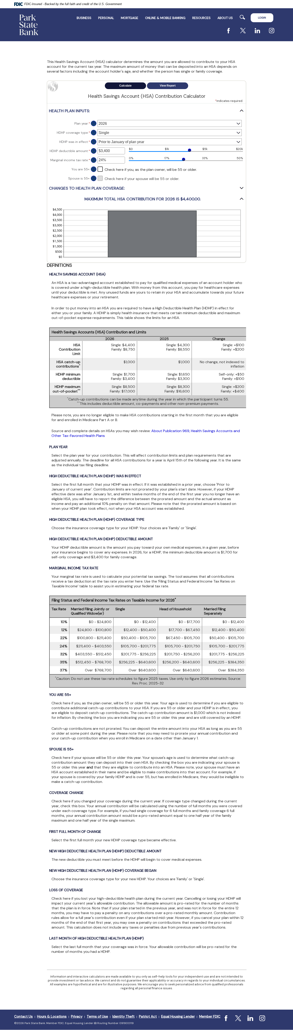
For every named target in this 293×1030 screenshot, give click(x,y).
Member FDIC (209, 1016)
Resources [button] (201, 18)
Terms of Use (97, 1016)
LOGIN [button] (262, 17)
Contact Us (23, 1016)
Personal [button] (106, 18)
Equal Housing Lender (178, 1016)
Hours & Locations (52, 1016)
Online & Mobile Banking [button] (165, 18)
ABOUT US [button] (225, 18)
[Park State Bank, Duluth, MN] (28, 24)
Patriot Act (148, 1016)
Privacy (76, 1016)
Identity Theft (123, 1016)
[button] (146, 111)
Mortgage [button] (129, 18)
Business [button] (84, 18)
